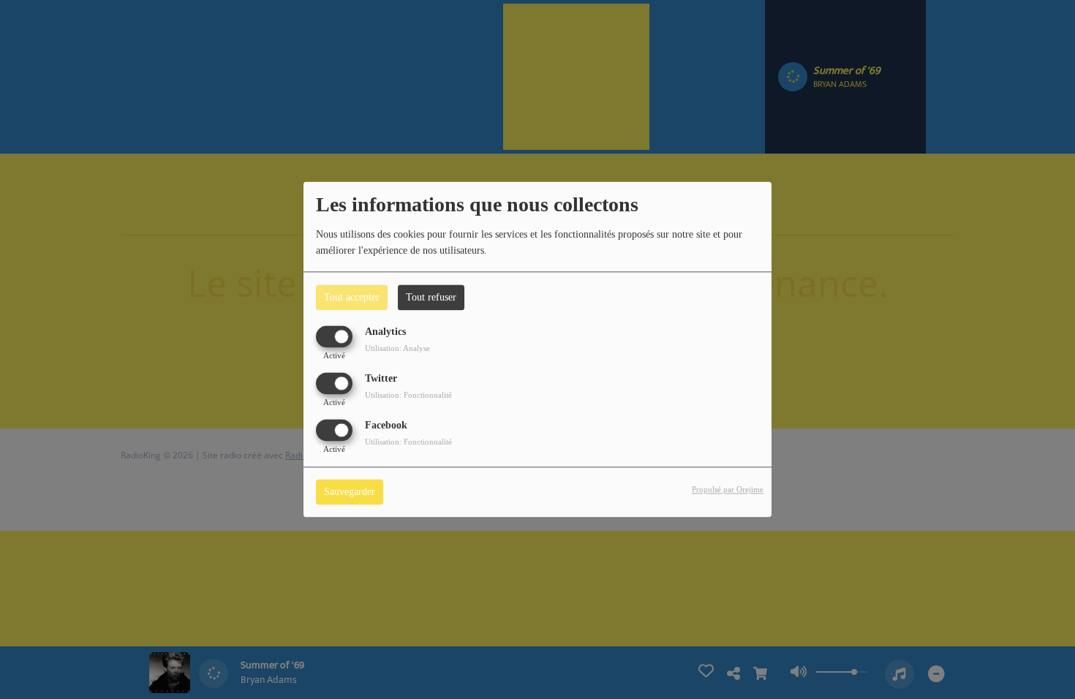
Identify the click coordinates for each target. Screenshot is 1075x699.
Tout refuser (431, 297)
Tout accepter (352, 297)
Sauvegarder (349, 492)
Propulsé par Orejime (727, 489)
